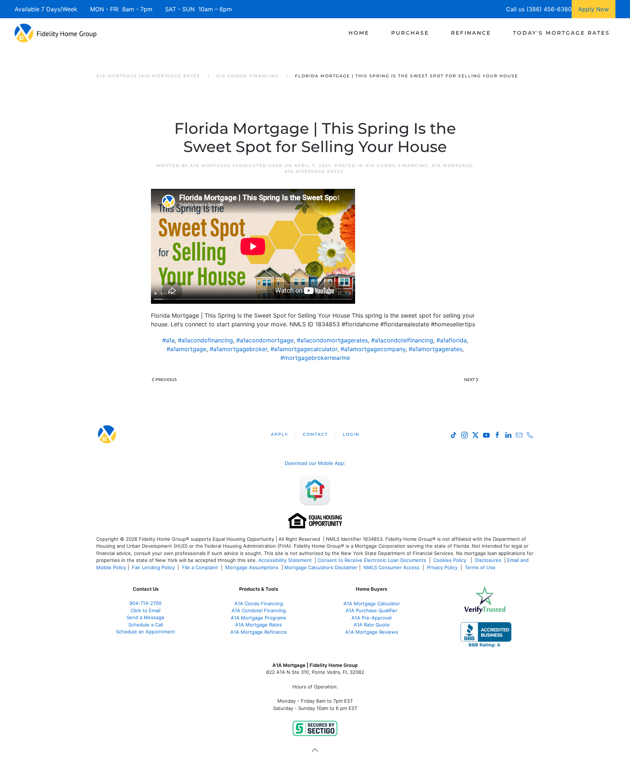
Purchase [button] (410, 33)
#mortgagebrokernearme (315, 357)
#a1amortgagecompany (373, 349)
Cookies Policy (450, 560)
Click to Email (145, 610)
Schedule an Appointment (145, 631)
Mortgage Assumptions (252, 567)
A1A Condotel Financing (259, 610)
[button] (315, 750)
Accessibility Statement (285, 560)
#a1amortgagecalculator (304, 349)
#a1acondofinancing (205, 340)
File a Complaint (200, 567)
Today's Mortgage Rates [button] (561, 33)
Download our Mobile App (314, 463)
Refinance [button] (471, 33)
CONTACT (315, 434)
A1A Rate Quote (372, 625)
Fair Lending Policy (153, 567)
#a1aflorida (451, 340)
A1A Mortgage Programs (258, 618)
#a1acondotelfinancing (402, 340)
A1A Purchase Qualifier (371, 610)
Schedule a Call (145, 625)
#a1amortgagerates (435, 349)
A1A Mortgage (452, 165)
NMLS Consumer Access (391, 567)
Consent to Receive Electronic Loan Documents (372, 560)
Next (469, 379)
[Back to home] (56, 32)
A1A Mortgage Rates (314, 171)
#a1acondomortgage (264, 340)
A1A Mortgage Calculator (371, 603)
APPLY (279, 434)
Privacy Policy (442, 567)
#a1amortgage (186, 349)
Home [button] (359, 33)
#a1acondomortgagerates (332, 340)
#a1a (168, 340)
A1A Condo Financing (396, 165)
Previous (166, 379)
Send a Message (145, 617)
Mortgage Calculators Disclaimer (321, 567)
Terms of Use (481, 567)
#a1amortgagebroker (238, 349)
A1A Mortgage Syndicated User (236, 165)
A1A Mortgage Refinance (258, 632)
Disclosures (488, 560)
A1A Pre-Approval (371, 618)
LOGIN (351, 434)
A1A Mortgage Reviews (371, 632)
